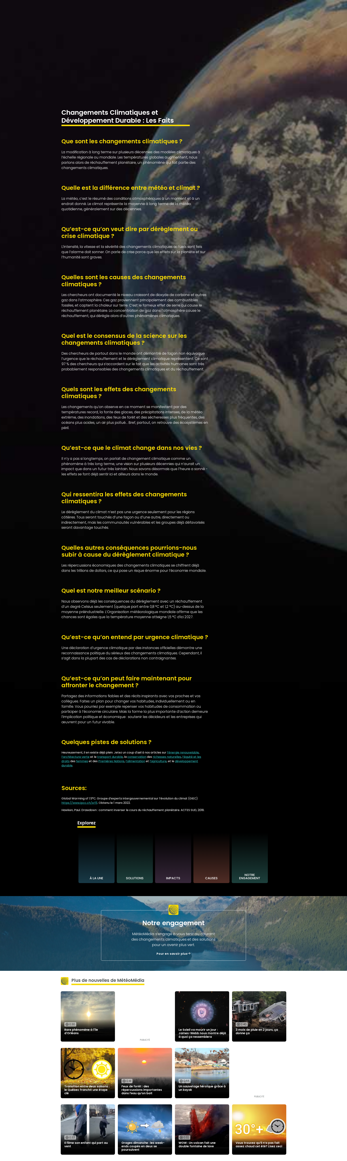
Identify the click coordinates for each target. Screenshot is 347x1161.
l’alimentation (135, 761)
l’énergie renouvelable (183, 752)
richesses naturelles (167, 757)
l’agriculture (158, 761)
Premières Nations (111, 761)
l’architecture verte (75, 757)
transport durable (110, 757)
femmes (82, 761)
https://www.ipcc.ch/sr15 (79, 803)
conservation (136, 757)
